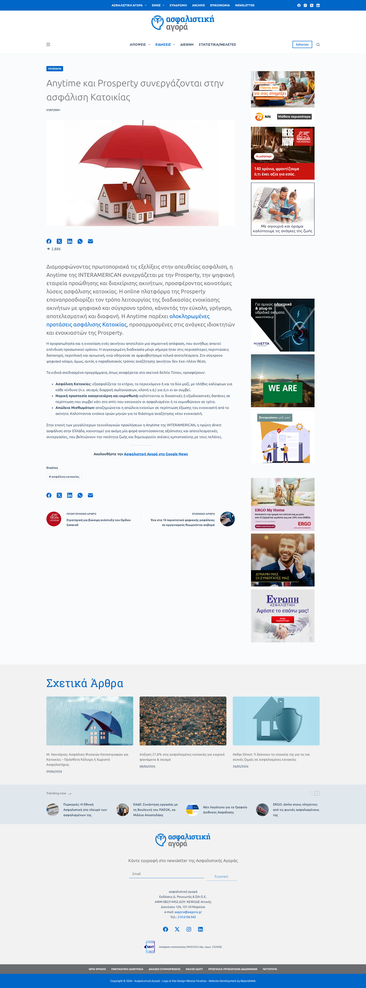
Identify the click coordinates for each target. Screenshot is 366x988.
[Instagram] (305, 5)
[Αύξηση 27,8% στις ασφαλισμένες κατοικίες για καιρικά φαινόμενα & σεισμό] (183, 721)
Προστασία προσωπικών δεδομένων (232, 969)
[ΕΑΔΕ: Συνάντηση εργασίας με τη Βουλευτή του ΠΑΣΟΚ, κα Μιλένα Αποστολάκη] (122, 809)
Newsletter (244, 5)
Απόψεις (138, 44)
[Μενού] (48, 44)
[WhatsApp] (83, 241)
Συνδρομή (178, 5)
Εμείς (156, 5)
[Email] (93, 241)
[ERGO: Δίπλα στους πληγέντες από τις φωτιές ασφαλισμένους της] (262, 809)
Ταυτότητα (270, 969)
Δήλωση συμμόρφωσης (164, 969)
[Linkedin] (200, 929)
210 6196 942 (187, 917)
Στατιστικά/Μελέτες (217, 44)
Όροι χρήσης (97, 969)
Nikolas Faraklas (196, 980)
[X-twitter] (177, 929)
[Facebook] (299, 5)
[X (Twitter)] (311, 5)
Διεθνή (187, 44)
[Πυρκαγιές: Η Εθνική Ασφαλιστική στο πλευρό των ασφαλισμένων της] (52, 809)
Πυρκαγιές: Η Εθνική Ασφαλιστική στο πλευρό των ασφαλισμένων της (85, 810)
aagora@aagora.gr (188, 912)
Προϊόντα (54, 68)
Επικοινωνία (220, 5)
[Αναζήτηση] (318, 44)
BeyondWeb (248, 980)
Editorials (302, 44)
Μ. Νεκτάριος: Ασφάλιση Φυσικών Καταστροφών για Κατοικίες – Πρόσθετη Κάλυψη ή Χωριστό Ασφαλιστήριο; (87, 759)
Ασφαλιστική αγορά (127, 5)
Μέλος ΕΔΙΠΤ (194, 969)
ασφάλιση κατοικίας (64, 476)
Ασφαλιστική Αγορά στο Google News (156, 454)
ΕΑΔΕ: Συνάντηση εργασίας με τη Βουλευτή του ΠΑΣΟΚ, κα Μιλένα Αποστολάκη (155, 810)
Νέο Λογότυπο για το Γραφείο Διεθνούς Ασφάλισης (225, 809)
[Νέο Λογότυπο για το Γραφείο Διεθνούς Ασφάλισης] (192, 809)
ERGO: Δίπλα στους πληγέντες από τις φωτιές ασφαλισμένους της (296, 810)
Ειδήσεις (163, 44)
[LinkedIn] (318, 5)
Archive (198, 5)
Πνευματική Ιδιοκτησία (127, 969)
